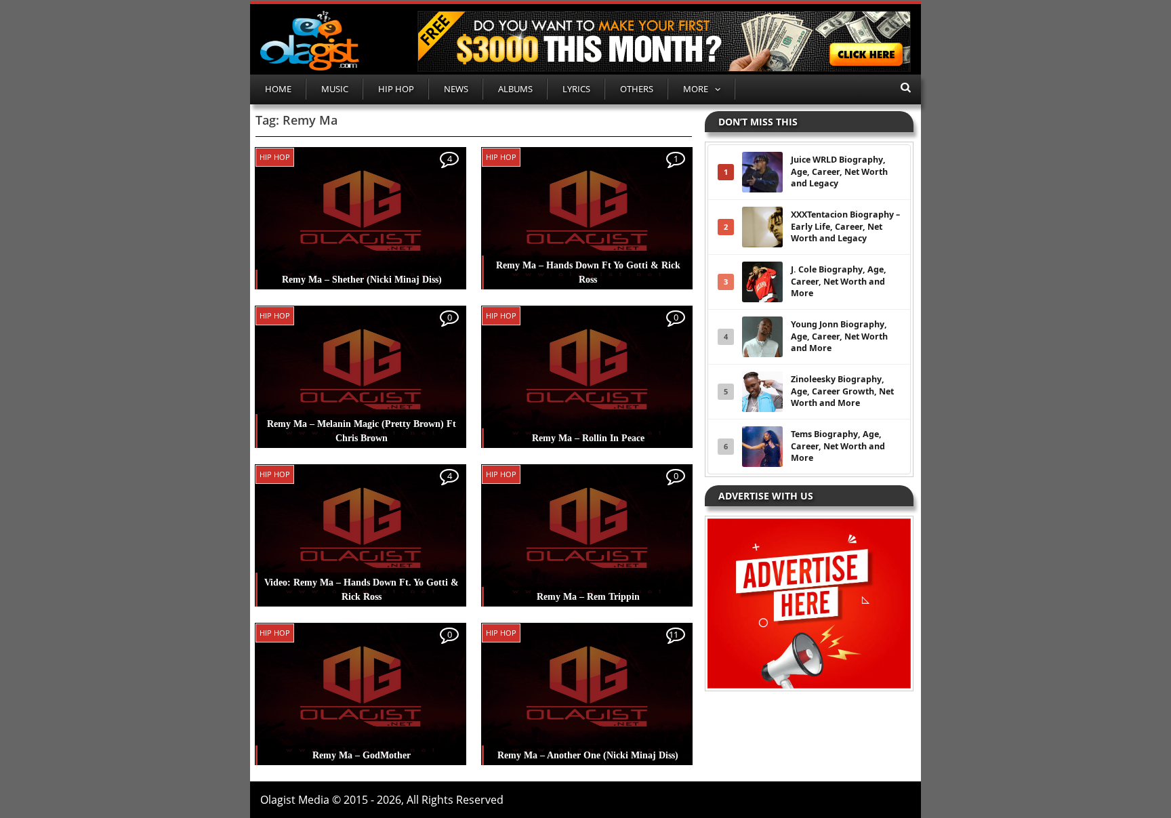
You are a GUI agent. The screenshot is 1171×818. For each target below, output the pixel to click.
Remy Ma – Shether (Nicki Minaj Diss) (362, 279)
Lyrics (576, 89)
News (456, 89)
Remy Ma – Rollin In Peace (588, 438)
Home (278, 89)
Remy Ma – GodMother (361, 755)
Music (334, 89)
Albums (515, 89)
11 (673, 634)
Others (636, 89)
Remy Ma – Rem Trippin (588, 597)
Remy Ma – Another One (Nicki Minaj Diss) (587, 755)
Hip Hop (396, 89)
